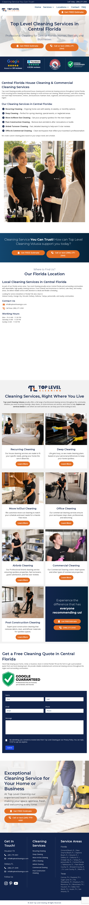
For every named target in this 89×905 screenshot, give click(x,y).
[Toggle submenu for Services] (53, 7)
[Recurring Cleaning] (23, 429)
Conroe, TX (65, 877)
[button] (27, 45)
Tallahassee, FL (67, 864)
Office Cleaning (38, 861)
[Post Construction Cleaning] (23, 602)
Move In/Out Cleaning (40, 857)
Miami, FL (81, 869)
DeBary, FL (64, 857)
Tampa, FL (77, 860)
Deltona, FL (74, 857)
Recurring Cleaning (39, 851)
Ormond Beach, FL (67, 850)
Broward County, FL (77, 867)
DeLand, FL (73, 855)
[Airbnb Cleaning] (23, 545)
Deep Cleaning (38, 854)
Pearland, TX (75, 877)
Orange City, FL (66, 860)
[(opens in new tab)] (55, 64)
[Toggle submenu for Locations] (68, 7)
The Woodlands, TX (68, 881)
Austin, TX (73, 889)
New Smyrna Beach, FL (70, 851)
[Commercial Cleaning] (66, 545)
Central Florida (78, 862)
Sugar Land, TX (66, 880)
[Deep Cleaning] (66, 429)
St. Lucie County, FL (69, 869)
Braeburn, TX (78, 882)
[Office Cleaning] (66, 488)
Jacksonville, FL (66, 862)
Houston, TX (65, 887)
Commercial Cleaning (40, 867)
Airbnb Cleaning (38, 864)
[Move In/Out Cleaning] (23, 488)
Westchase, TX (77, 884)
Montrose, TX (65, 884)
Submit (9, 748)
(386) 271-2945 (81, 2)
